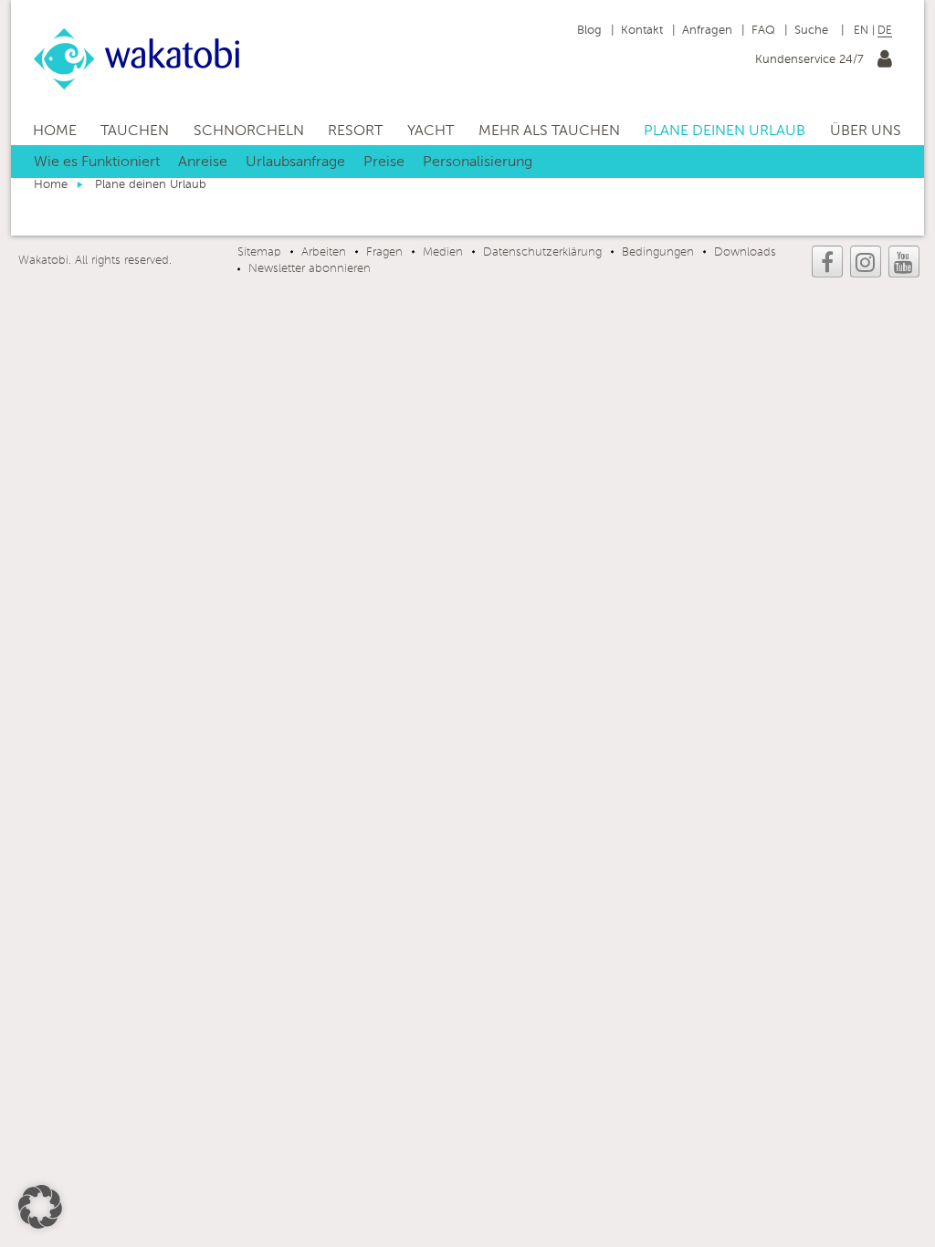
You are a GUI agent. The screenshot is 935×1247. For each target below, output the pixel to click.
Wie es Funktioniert (97, 162)
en (861, 31)
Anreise (202, 162)
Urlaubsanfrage (295, 162)
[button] (40, 1207)
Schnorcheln (249, 131)
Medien (443, 252)
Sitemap (259, 252)
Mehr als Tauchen (549, 131)
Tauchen (134, 131)
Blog (589, 31)
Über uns (865, 131)
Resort (355, 131)
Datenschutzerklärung (542, 252)
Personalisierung (477, 162)
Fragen (384, 252)
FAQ (763, 31)
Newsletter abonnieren (309, 269)
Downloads (745, 252)
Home (55, 131)
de (884, 31)
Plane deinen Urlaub (724, 131)
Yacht (430, 131)
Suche (813, 31)
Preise (383, 162)
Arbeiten (323, 252)
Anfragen (707, 31)
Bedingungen (658, 252)
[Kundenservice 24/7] (884, 62)
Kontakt (642, 31)
